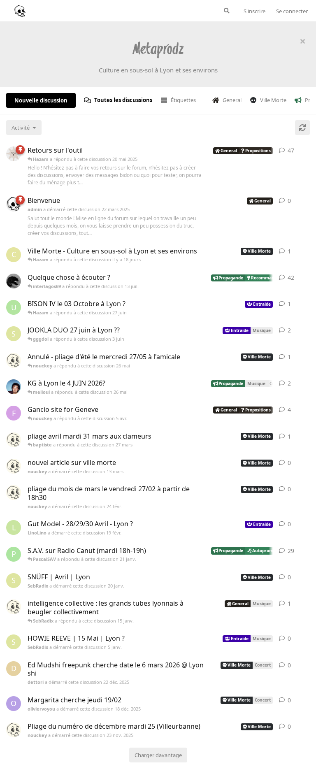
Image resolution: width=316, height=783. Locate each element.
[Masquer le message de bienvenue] (302, 41)
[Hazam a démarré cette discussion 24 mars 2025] (13, 281)
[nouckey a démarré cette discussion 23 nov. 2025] (13, 730)
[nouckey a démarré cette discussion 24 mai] (13, 360)
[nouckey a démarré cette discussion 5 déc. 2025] (13, 606)
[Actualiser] (302, 127)
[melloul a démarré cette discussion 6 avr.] (13, 386)
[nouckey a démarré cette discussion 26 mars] (13, 439)
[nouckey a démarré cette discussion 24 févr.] (13, 492)
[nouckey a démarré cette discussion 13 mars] (13, 466)
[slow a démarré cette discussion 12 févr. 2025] (13, 153)
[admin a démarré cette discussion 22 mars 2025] (13, 204)
